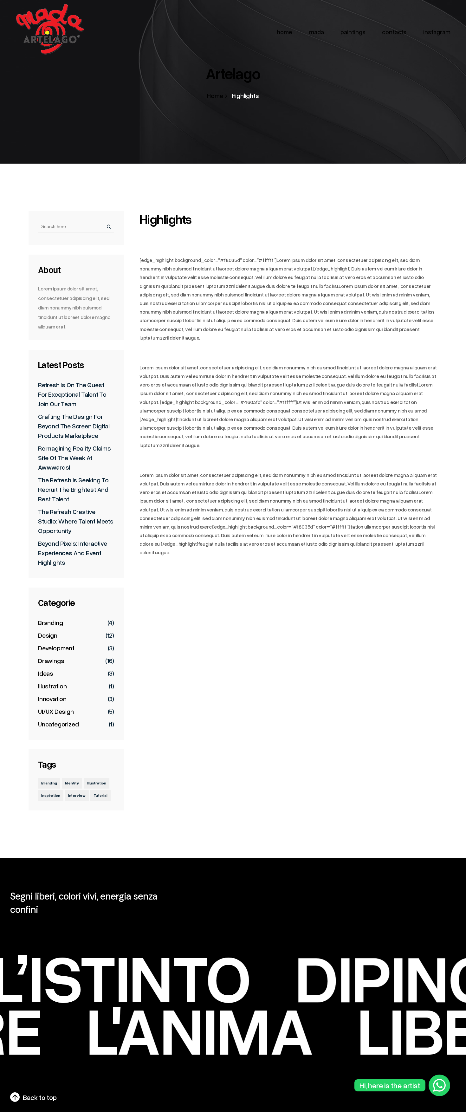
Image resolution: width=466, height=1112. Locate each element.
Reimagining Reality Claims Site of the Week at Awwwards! (74, 457)
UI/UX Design (56, 711)
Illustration (52, 686)
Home (215, 95)
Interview (77, 795)
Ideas (45, 673)
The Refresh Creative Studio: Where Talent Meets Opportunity (75, 521)
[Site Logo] (49, 29)
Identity (72, 783)
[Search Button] (107, 226)
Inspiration (50, 795)
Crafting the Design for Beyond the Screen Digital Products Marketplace (74, 426)
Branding (50, 622)
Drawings (51, 660)
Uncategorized (58, 724)
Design (47, 635)
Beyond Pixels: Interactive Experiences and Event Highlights (72, 552)
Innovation (52, 698)
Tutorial (100, 795)
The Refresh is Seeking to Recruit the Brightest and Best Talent (73, 489)
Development (56, 648)
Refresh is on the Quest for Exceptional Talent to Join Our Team (72, 394)
